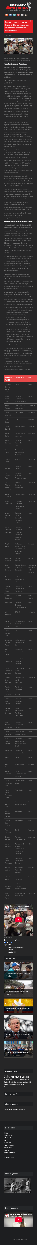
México (6, 1084)
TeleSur (6, 1133)
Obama (15, 1082)
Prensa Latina (8, 1135)
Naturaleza (7, 987)
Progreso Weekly (9, 1157)
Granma (6, 1150)
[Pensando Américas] (18, 6)
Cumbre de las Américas (16, 947)
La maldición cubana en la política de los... (17, 1036)
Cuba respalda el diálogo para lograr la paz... (18, 1009)
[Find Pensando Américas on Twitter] (14, 15)
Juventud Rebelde (9, 1152)
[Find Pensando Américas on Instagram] (26, 15)
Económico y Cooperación (12, 969)
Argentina (21, 1082)
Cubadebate (8, 1138)
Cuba (9, 945)
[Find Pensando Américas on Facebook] (10, 15)
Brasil (11, 1082)
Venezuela (15, 1076)
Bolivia (11, 1084)
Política (6, 1004)
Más (5, 1087)
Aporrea (6, 1155)
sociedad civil (12, 952)
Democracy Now (9, 1145)
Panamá (10, 949)
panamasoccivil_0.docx (12, 940)
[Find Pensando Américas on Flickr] (22, 15)
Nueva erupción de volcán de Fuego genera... (17, 993)
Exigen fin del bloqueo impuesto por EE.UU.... (17, 1054)
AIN (5, 1140)
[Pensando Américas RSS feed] (6, 15)
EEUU (12, 1079)
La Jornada (7, 1143)
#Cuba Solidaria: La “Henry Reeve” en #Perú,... (18, 975)
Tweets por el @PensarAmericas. (14, 1109)
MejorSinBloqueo (18, 1084)
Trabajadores (8, 1147)
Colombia (28, 1082)
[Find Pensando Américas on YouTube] (18, 15)
